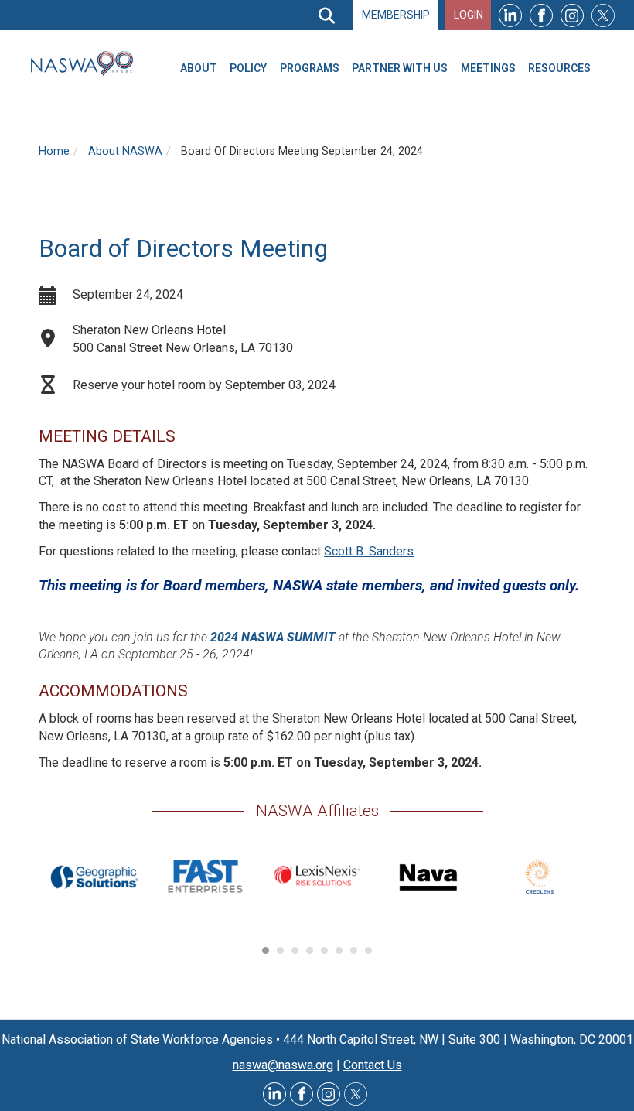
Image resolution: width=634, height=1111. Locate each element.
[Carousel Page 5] (324, 950)
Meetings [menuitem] (488, 68)
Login (468, 15)
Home (54, 151)
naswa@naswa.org (283, 1065)
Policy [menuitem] (248, 68)
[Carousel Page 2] (280, 950)
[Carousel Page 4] (309, 950)
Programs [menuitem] (309, 68)
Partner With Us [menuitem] (400, 68)
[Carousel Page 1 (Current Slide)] (265, 950)
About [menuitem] (198, 68)
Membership (396, 15)
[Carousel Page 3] (294, 950)
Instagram (572, 15)
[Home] (88, 63)
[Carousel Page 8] (368, 950)
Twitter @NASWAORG (355, 1094)
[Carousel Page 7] (353, 950)
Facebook (541, 15)
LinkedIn (510, 15)
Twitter (603, 15)
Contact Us (372, 1065)
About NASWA (125, 151)
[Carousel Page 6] (339, 950)
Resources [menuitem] (559, 68)
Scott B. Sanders (369, 551)
